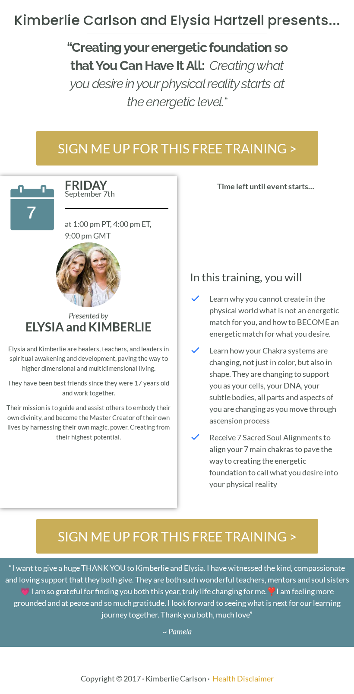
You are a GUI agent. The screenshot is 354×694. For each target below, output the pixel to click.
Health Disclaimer (243, 678)
